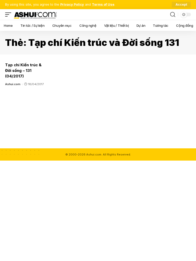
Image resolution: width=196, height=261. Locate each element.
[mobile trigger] (9, 14)
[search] (173, 14)
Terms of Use (103, 4)
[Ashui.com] (35, 14)
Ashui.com (12, 84)
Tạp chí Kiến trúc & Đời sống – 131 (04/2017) (23, 70)
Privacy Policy (72, 4)
